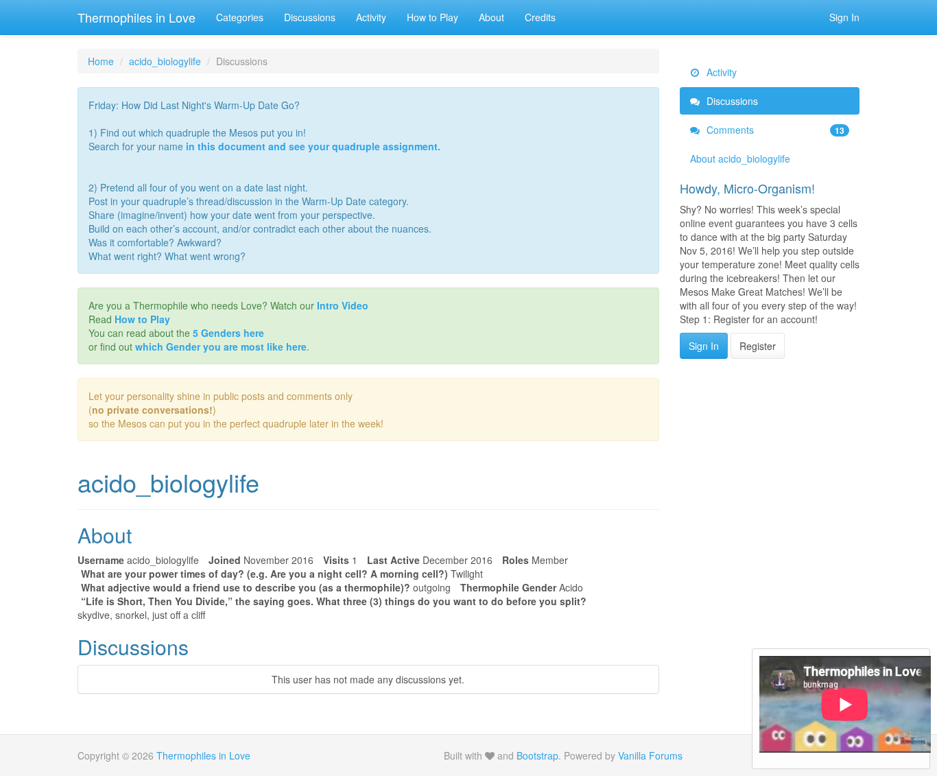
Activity (371, 17)
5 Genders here (228, 333)
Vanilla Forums (650, 755)
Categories (239, 17)
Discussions (309, 17)
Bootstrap (537, 755)
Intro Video (342, 305)
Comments (774, 130)
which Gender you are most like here (221, 346)
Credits (540, 17)
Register (757, 346)
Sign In (844, 17)
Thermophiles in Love (136, 17)
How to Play (432, 17)
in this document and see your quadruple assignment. (313, 146)
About (491, 17)
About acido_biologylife (740, 158)
